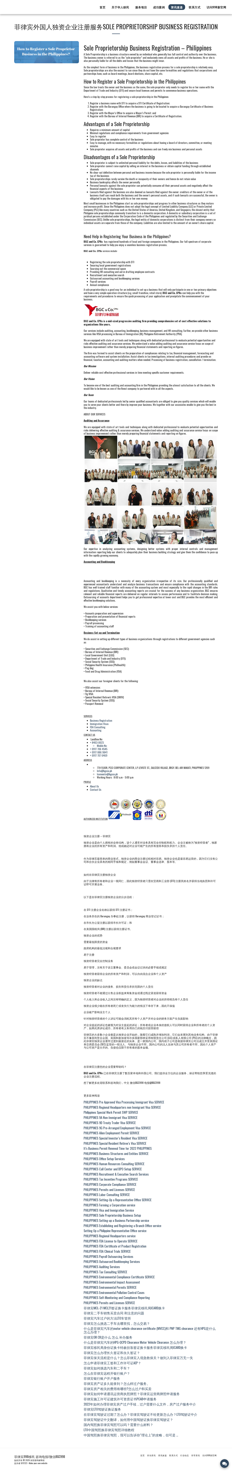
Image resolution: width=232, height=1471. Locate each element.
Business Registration (101, 720)
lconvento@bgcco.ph (107, 774)
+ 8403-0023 (97, 742)
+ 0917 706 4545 (98, 749)
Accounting (95, 730)
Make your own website (38, 1463)
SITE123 (24, 1463)
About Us (94, 786)
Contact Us (95, 790)
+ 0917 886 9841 (98, 752)
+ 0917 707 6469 (98, 755)
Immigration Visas (99, 724)
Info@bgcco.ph (104, 771)
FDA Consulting (97, 727)
